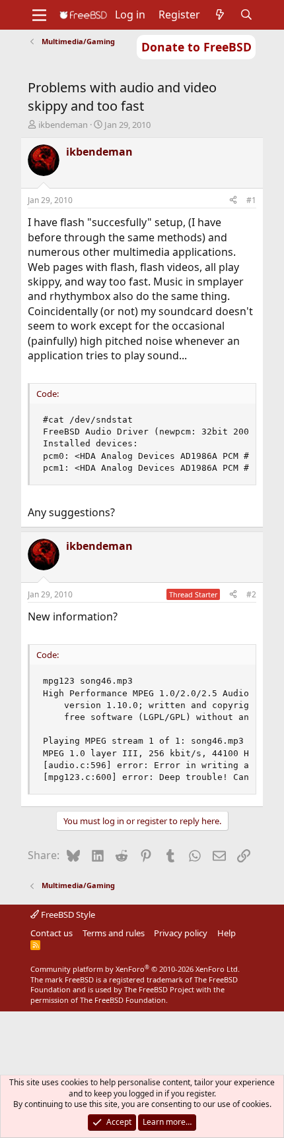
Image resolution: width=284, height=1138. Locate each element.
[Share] (233, 200)
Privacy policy (180, 933)
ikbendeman (63, 125)
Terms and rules (114, 933)
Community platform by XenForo (135, 969)
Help (226, 933)
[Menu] (39, 15)
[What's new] (220, 14)
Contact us (51, 933)
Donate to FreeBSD (196, 47)
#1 (251, 200)
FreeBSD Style (67, 914)
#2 (251, 594)
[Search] (246, 14)
